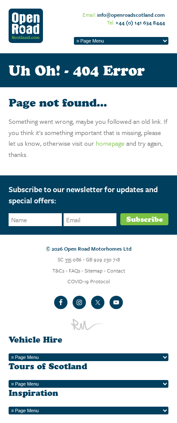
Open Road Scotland (26, 26)
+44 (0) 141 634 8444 (140, 22)
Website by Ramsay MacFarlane (88, 324)
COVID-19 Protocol (88, 281)
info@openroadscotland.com (131, 14)
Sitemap (94, 270)
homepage (110, 143)
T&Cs (58, 270)
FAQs (74, 270)
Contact (116, 270)
